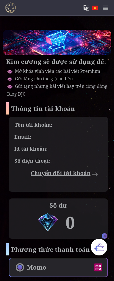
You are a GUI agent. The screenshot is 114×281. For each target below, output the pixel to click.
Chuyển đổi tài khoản (60, 173)
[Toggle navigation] (105, 7)
